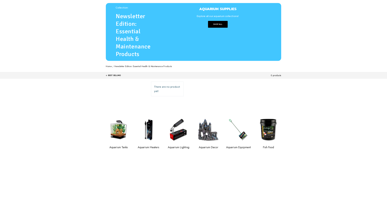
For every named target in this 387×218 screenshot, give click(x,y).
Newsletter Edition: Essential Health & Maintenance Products (143, 66)
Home (109, 66)
